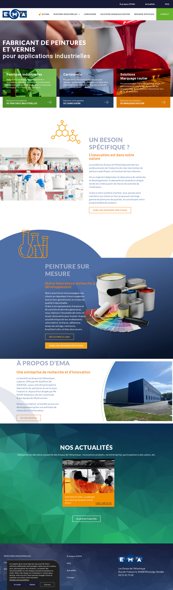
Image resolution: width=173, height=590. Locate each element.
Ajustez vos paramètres (19, 580)
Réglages (47, 584)
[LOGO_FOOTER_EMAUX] (130, 555)
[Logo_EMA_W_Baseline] (15, 10)
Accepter (17, 584)
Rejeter (32, 584)
